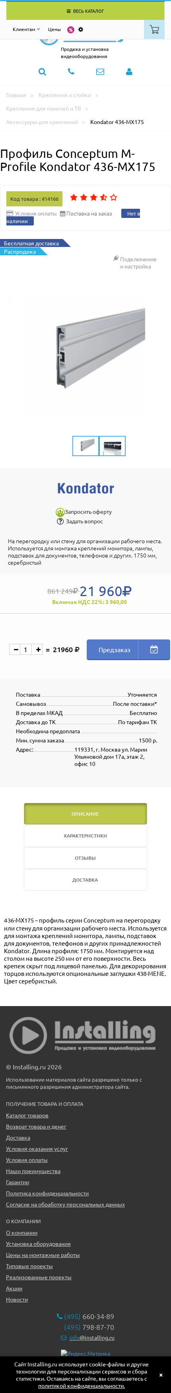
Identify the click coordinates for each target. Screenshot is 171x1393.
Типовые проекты (29, 1265)
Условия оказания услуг (37, 1148)
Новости (17, 1299)
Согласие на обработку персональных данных (65, 1204)
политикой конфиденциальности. (81, 1385)
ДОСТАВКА (85, 879)
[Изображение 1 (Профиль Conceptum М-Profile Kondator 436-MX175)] (85, 355)
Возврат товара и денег (36, 1126)
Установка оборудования (38, 1243)
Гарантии (17, 1181)
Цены (54, 29)
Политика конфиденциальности (47, 1193)
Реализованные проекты (39, 1276)
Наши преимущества (33, 1170)
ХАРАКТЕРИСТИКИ (85, 835)
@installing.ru (92, 1337)
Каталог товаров (27, 1115)
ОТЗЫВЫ (85, 858)
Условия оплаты (27, 1159)
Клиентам (24, 29)
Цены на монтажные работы (43, 1254)
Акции (14, 1288)
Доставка (18, 1137)
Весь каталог (88, 11)
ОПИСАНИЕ (85, 813)
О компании (21, 1232)
